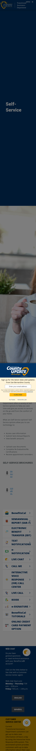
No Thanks (12, 400)
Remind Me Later (22, 400)
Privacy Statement (28, 391)
